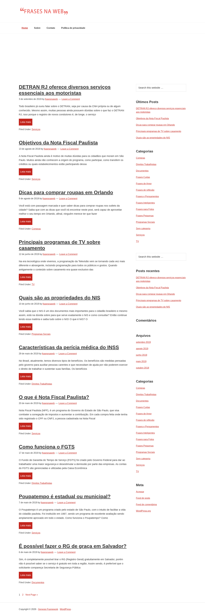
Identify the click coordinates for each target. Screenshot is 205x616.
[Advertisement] (102, 54)
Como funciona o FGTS (47, 447)
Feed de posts (143, 498)
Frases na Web (102, 11)
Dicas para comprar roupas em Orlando (66, 192)
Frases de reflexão (145, 190)
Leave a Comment (71, 99)
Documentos (38, 582)
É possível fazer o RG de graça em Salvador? (72, 546)
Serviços (36, 129)
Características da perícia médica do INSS (69, 347)
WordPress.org (143, 511)
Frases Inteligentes (145, 203)
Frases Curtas (143, 177)
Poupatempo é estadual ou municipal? (65, 496)
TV (33, 284)
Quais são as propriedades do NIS (59, 298)
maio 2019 (141, 361)
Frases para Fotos (145, 209)
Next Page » (32, 595)
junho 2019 (141, 355)
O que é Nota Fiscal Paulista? (54, 397)
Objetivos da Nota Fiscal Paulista (58, 142)
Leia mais (25, 122)
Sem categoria (143, 228)
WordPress (65, 609)
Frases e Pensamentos (147, 196)
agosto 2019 (142, 348)
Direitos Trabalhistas (42, 384)
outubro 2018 (142, 368)
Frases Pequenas (145, 215)
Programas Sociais (41, 334)
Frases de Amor (144, 183)
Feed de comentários (146, 504)
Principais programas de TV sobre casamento (158, 131)
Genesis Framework (48, 609)
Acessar (140, 491)
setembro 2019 (143, 342)
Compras (36, 229)
